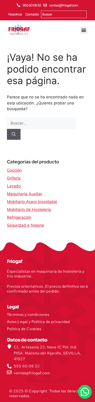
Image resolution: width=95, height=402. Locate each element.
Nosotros (15, 14)
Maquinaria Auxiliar (24, 194)
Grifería (14, 178)
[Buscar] (14, 134)
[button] (84, 30)
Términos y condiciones (28, 314)
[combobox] (64, 14)
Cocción (14, 170)
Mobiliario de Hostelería (29, 209)
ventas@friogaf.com (63, 5)
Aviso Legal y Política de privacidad (38, 321)
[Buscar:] (41, 123)
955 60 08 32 (32, 5)
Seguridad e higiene (25, 225)
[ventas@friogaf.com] (45, 5)
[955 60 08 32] (18, 5)
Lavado (14, 186)
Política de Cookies (24, 328)
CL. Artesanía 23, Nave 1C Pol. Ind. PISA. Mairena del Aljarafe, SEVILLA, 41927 (47, 353)
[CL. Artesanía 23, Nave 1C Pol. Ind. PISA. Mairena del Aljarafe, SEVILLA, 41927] (9, 346)
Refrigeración (19, 217)
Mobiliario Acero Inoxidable (32, 201)
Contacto (32, 14)
